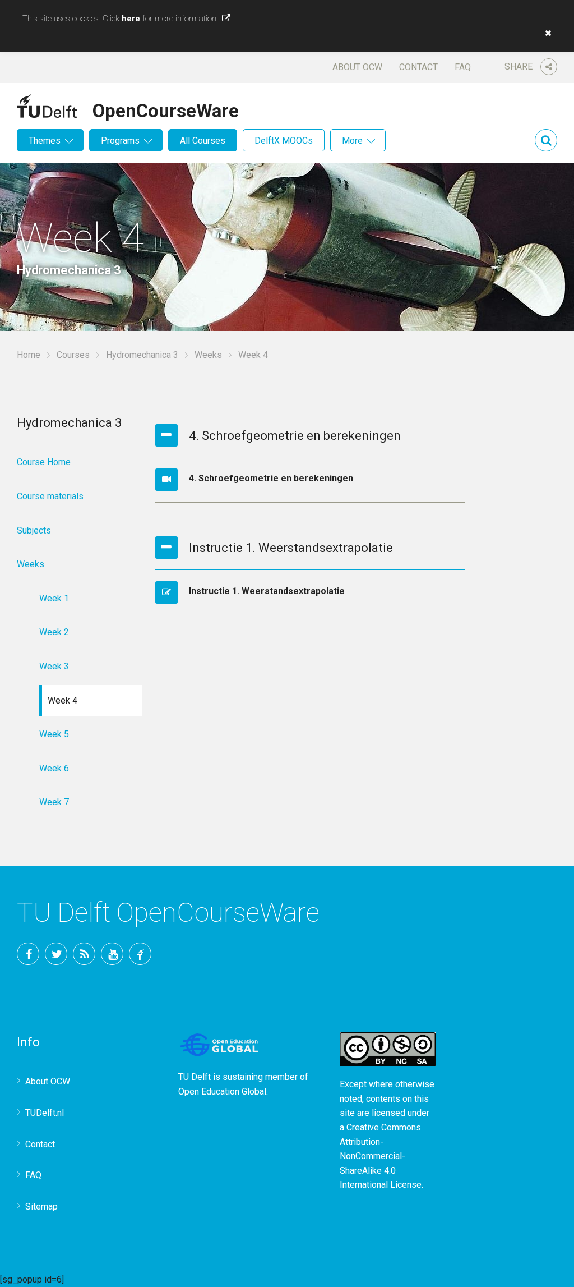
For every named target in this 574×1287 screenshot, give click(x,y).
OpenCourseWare (165, 109)
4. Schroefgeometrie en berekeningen (271, 478)
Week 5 (54, 734)
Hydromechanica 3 (142, 355)
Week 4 (62, 700)
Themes (45, 140)
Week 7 (54, 802)
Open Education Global (222, 1091)
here (131, 18)
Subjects (34, 530)
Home (28, 355)
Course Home (44, 462)
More (352, 140)
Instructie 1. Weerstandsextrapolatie (267, 591)
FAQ (463, 67)
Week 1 (54, 598)
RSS (84, 954)
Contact (418, 67)
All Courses (202, 140)
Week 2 (54, 632)
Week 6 (54, 768)
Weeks (208, 355)
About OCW (357, 67)
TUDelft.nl (44, 1112)
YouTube (112, 954)
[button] (545, 33)
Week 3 (54, 666)
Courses (73, 355)
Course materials (50, 496)
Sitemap (41, 1206)
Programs (120, 140)
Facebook (28, 954)
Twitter (56, 954)
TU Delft (140, 954)
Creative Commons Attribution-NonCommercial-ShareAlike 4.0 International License (381, 1156)
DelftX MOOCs (283, 140)
